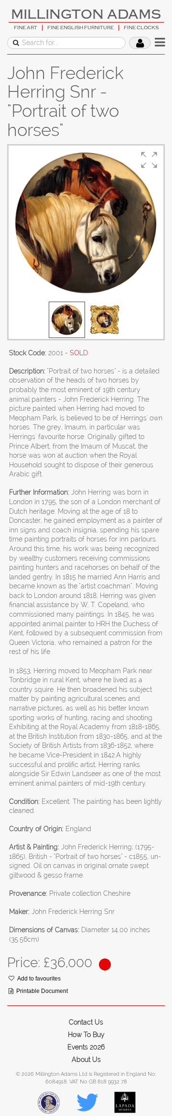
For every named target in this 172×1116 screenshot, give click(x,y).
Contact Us (86, 1022)
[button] (149, 160)
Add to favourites (39, 978)
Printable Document (42, 991)
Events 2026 (86, 1047)
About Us (86, 1059)
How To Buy (86, 1034)
